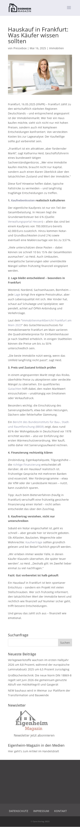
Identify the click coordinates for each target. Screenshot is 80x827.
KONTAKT (60, 811)
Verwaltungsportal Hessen (25, 221)
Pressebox (20, 48)
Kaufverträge (33, 542)
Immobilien (56, 48)
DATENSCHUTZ (18, 811)
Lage (17, 294)
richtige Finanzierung (27, 464)
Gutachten (15, 389)
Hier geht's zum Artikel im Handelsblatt (33, 751)
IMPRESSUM (41, 811)
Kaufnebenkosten (23, 200)
